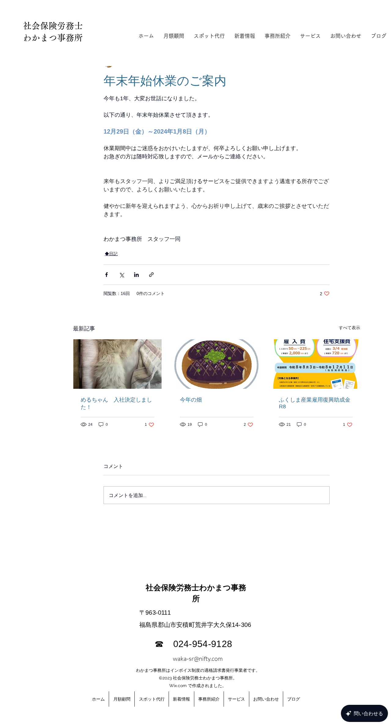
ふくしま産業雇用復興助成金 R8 (316, 403)
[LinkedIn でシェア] (136, 275)
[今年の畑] (217, 364)
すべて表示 (349, 327)
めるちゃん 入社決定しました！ (116, 403)
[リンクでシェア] (151, 275)
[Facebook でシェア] (106, 275)
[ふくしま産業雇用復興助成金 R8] (316, 364)
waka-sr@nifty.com (198, 658)
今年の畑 (191, 400)
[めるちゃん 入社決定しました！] (117, 364)
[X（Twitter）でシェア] (121, 275)
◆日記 (111, 253)
